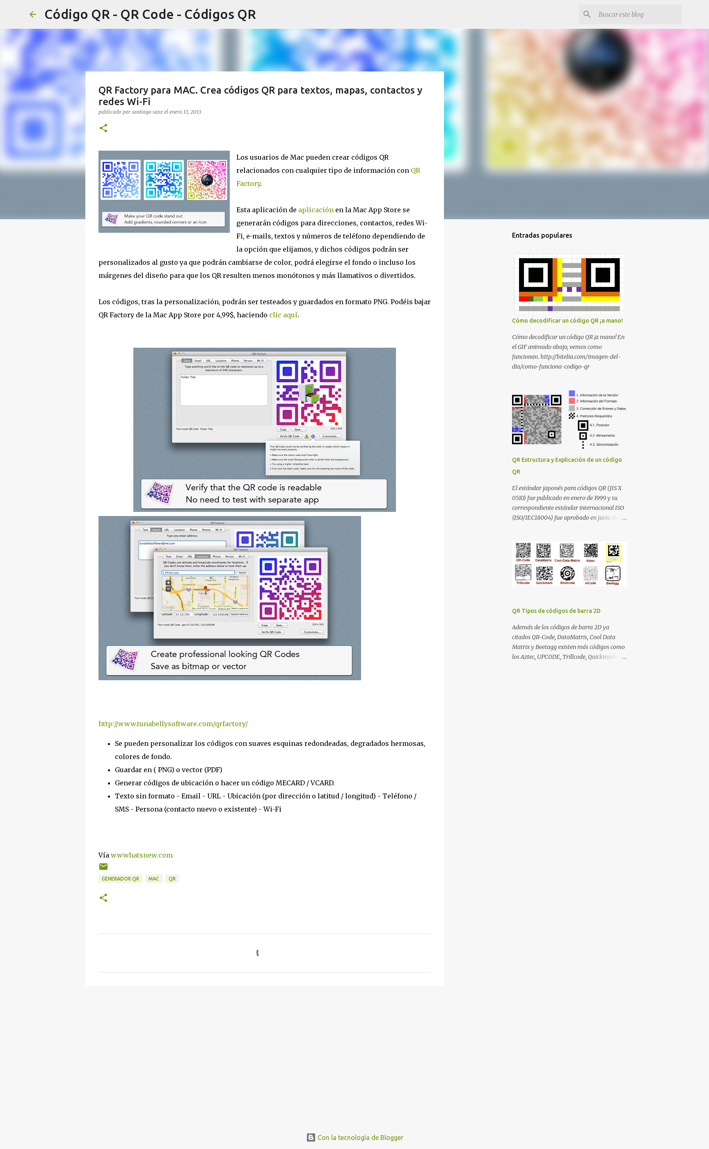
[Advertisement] (264, 1055)
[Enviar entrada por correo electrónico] (103, 869)
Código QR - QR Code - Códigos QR (150, 14)
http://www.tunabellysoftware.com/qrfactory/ (173, 724)
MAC (154, 878)
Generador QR (120, 878)
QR (172, 878)
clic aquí (283, 315)
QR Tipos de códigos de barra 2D (556, 611)
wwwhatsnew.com (142, 855)
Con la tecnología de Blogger (359, 1137)
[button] (103, 128)
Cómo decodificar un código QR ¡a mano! (567, 320)
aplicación (316, 210)
